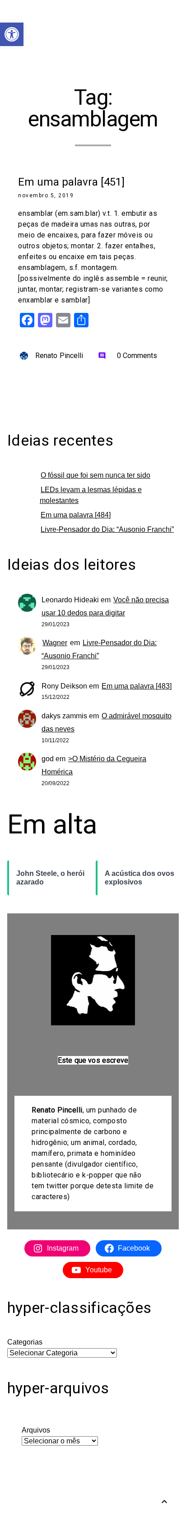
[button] (11, 34)
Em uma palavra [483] (137, 686)
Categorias (24, 1342)
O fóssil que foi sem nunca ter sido (95, 475)
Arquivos (36, 1430)
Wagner (54, 643)
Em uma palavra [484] (76, 515)
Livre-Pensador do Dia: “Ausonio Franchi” (107, 529)
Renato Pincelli (59, 355)
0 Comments (128, 355)
